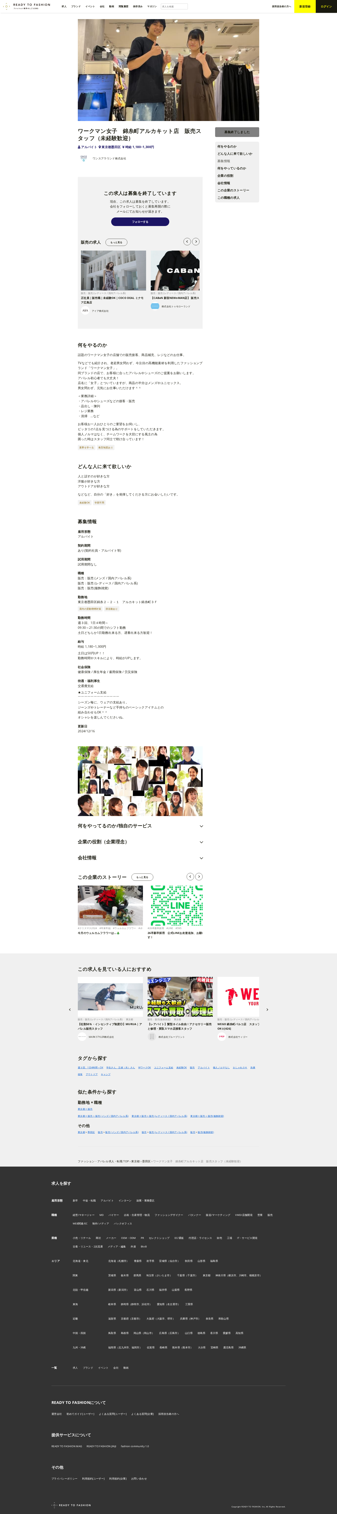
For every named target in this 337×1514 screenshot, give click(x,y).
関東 (75, 1275)
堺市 (170, 1318)
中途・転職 (89, 1200)
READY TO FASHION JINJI (101, 1446)
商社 (98, 1238)
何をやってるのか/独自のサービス (115, 825)
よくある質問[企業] (142, 1414)
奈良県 (210, 1318)
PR (142, 1238)
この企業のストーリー (233, 190)
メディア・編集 (117, 1246)
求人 (75, 1367)
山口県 (189, 1333)
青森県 (138, 1261)
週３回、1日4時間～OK (90, 1067)
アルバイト (89, 147)
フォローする (140, 221)
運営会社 (56, 1414)
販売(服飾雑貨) (206, 1132)
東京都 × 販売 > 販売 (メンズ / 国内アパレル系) (103, 1116)
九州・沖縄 (79, 1347)
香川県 (214, 1333)
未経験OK (181, 1067)
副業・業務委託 (146, 1200)
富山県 (138, 1289)
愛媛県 (227, 1333)
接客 (80, 1074)
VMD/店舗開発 (244, 1215)
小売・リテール (82, 1238)
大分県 (202, 1347)
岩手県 (150, 1261)
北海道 (112, 1261)
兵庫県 (184, 1318)
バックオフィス (123, 1223)
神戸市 (194, 1318)
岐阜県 (112, 1304)
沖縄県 (242, 1347)
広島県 (163, 1333)
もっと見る (116, 242)
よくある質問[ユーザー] (113, 1414)
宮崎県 (214, 1347)
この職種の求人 (228, 197)
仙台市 (173, 1261)
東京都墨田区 (111, 147)
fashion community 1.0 (135, 1446)
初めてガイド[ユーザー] (80, 1414)
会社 (116, 1367)
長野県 (188, 1289)
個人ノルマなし (221, 1067)
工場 (229, 1238)
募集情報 (223, 161)
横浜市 (232, 1275)
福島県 (214, 1261)
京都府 (125, 1318)
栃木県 (125, 1275)
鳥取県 (112, 1333)
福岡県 (112, 1347)
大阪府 (150, 1318)
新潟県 (112, 1289)
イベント (103, 1367)
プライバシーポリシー (64, 1478)
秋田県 (189, 1261)
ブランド (88, 1367)
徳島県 (201, 1333)
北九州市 (124, 1347)
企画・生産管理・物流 (137, 1215)
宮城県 (163, 1261)
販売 (192, 1067)
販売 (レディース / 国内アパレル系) (168, 1132)
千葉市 (191, 1275)
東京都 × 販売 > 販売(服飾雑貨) (207, 1116)
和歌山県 (223, 1318)
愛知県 (161, 1304)
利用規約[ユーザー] (93, 1478)
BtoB (144, 1246)
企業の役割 (225, 175)
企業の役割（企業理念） (103, 841)
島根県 (125, 1333)
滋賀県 (112, 1318)
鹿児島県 (228, 1347)
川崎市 (243, 1275)
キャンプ (105, 1074)
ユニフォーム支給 (163, 1067)
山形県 (201, 1261)
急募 (252, 1067)
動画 (126, 1367)
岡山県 (137, 1333)
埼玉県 (150, 1275)
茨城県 (112, 1275)
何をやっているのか (231, 168)
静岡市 (135, 1304)
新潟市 (122, 1289)
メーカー (111, 1238)
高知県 (239, 1333)
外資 (133, 1246)
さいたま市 (163, 1275)
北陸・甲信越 (80, 1289)
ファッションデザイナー (169, 1215)
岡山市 (148, 1333)
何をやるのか (227, 146)
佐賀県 (151, 1347)
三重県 (189, 1304)
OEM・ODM (128, 1238)
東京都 (81, 1132)
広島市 (173, 1333)
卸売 (219, 1238)
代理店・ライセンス (200, 1238)
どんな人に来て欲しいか (235, 153)
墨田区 (91, 1132)
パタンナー (194, 1215)
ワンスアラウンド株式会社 (109, 158)
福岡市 (135, 1347)
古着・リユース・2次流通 (88, 1246)
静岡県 (125, 1304)
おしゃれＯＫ (240, 1067)
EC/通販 (179, 1238)
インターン (125, 1200)
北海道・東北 (80, 1261)
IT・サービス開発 (247, 1238)
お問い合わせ (139, 1478)
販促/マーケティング (218, 1215)
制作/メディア (100, 1223)
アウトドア (92, 1074)
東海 (75, 1304)
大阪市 (161, 1318)
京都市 (135, 1318)
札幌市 (122, 1261)
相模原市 (254, 1275)
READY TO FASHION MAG (66, 1446)
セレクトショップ (159, 1238)
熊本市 (186, 1347)
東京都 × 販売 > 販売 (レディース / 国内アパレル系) (159, 1116)
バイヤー (114, 1215)
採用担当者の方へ (168, 1414)
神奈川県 (221, 1275)
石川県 (150, 1289)
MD (101, 1215)
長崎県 (163, 1347)
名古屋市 (172, 1304)
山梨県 (176, 1289)
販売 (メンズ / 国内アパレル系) (122, 1132)
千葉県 (181, 1275)
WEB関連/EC (80, 1223)
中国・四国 (79, 1333)
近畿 (75, 1318)
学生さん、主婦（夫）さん (120, 1067)
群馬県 (137, 1275)
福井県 (163, 1289)
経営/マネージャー (84, 1215)
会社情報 (223, 183)
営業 (260, 1215)
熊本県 (176, 1347)
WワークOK (144, 1067)
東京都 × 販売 (85, 1109)
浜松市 (145, 1304)
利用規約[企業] (118, 1478)
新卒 (75, 1200)
